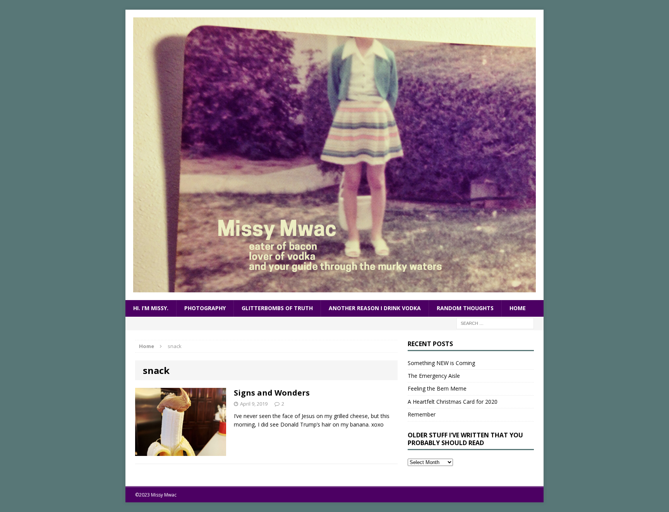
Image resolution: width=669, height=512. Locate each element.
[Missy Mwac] (334, 155)
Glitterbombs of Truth (277, 308)
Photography (205, 308)
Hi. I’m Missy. (150, 308)
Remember (422, 414)
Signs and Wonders (272, 392)
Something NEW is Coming (441, 363)
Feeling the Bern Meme (437, 388)
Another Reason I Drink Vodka (375, 308)
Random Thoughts (465, 308)
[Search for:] (495, 322)
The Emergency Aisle (434, 375)
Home (517, 308)
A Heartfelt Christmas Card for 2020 (452, 401)
